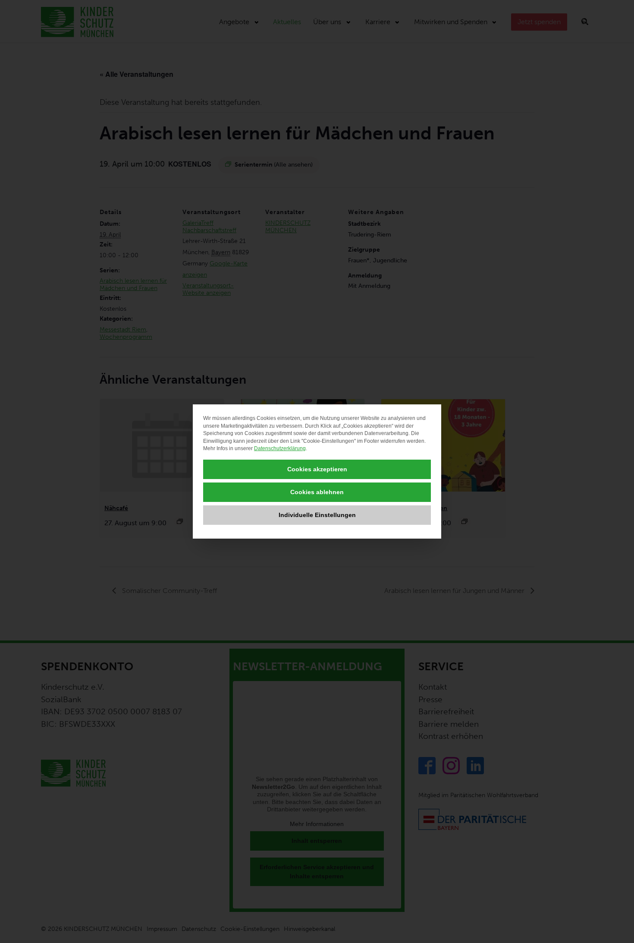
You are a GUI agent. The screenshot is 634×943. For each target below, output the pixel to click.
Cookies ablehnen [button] (317, 492)
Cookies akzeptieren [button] (317, 469)
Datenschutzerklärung (280, 448)
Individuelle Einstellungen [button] (317, 514)
